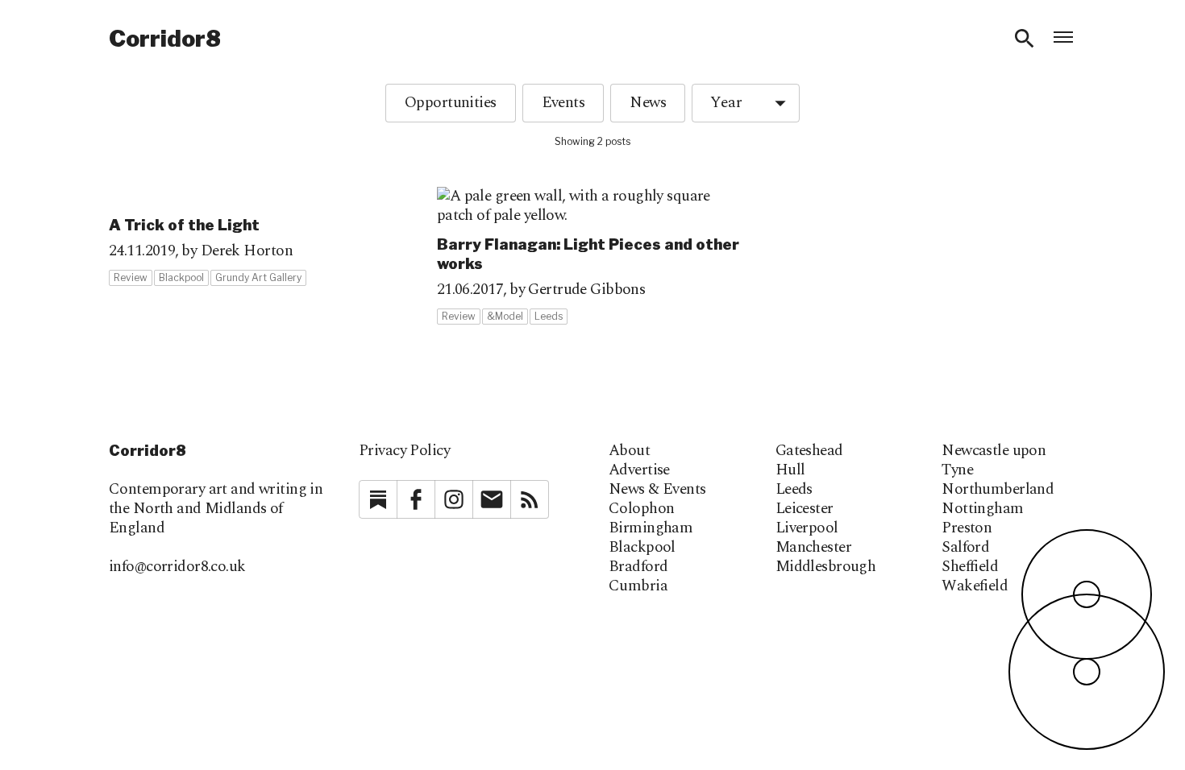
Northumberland (998, 489)
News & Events (657, 489)
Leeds (794, 489)
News (648, 102)
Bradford (638, 567)
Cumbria (638, 586)
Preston (967, 528)
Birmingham (650, 528)
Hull (790, 470)
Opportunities (451, 102)
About (629, 451)
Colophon (641, 509)
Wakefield (975, 586)
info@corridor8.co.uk (177, 566)
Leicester (804, 509)
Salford (965, 547)
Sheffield (970, 567)
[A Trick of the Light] (265, 237)
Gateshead (809, 451)
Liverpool (806, 528)
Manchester (813, 547)
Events (563, 102)
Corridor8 (165, 39)
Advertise (639, 470)
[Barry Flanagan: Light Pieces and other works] (593, 256)
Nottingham (982, 509)
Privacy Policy (404, 450)
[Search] (1024, 38)
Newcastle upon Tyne (994, 460)
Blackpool (642, 547)
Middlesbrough (825, 567)
